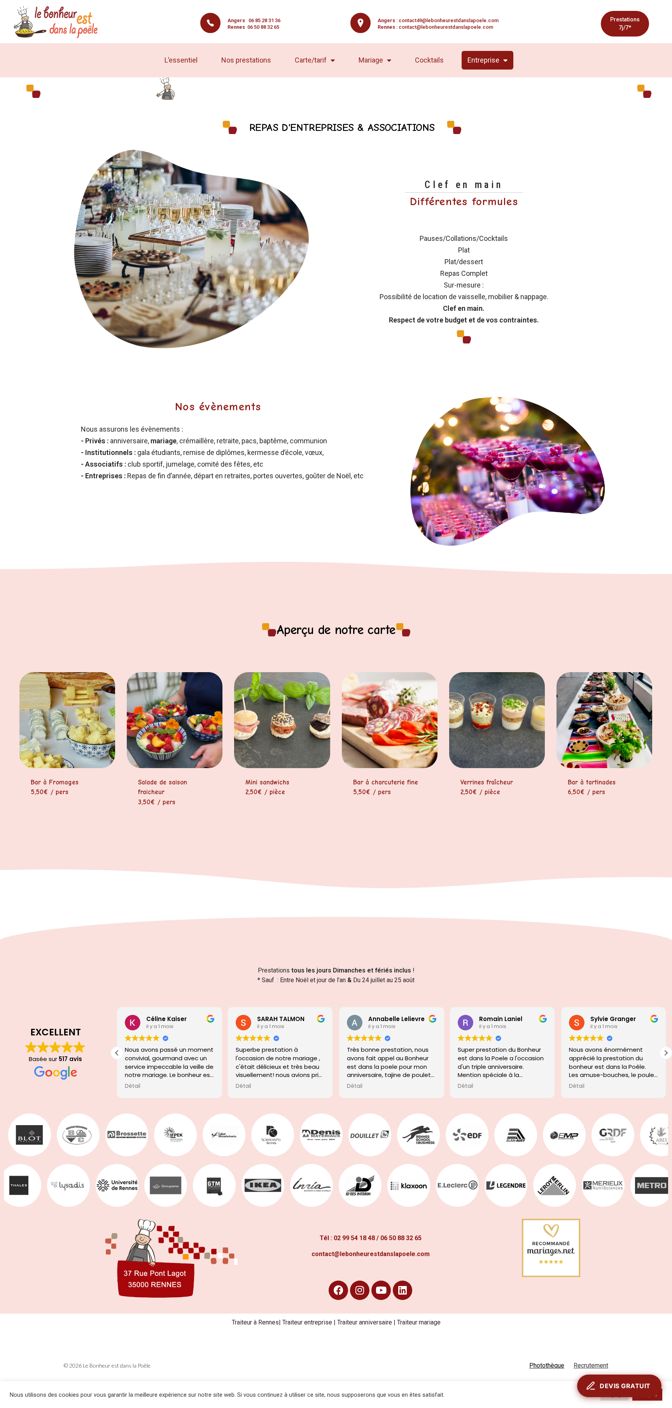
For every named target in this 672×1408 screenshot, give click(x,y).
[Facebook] (338, 1290)
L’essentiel (181, 60)
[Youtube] (381, 1290)
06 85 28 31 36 (254, 20)
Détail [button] (132, 1086)
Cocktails (429, 60)
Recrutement (591, 1365)
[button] (666, 1053)
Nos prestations (246, 60)
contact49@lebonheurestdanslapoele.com (449, 20)
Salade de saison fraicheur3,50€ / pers (162, 792)
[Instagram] (359, 1290)
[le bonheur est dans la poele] (58, 22)
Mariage (371, 60)
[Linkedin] (402, 1290)
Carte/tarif (311, 60)
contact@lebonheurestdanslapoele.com (446, 27)
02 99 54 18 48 (354, 1238)
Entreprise (483, 60)
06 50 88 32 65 (253, 27)
